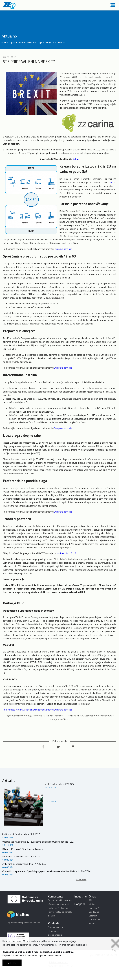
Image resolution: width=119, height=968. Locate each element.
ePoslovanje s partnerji (58, 904)
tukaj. (76, 159)
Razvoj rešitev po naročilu (60, 911)
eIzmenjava (53, 931)
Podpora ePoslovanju (58, 908)
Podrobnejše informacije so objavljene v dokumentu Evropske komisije (37, 709)
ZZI (90, 900)
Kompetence (55, 896)
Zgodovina (94, 911)
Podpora (79, 904)
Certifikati (93, 915)
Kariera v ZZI (95, 908)
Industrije (80, 896)
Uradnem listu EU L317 (67, 553)
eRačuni (51, 915)
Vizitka (92, 904)
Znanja (92, 923)
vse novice (81, 879)
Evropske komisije (63, 249)
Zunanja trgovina (55, 927)
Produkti (53, 923)
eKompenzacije (55, 934)
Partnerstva (94, 919)
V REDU (12, 963)
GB (110, 182)
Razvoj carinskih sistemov (60, 900)
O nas (92, 896)
